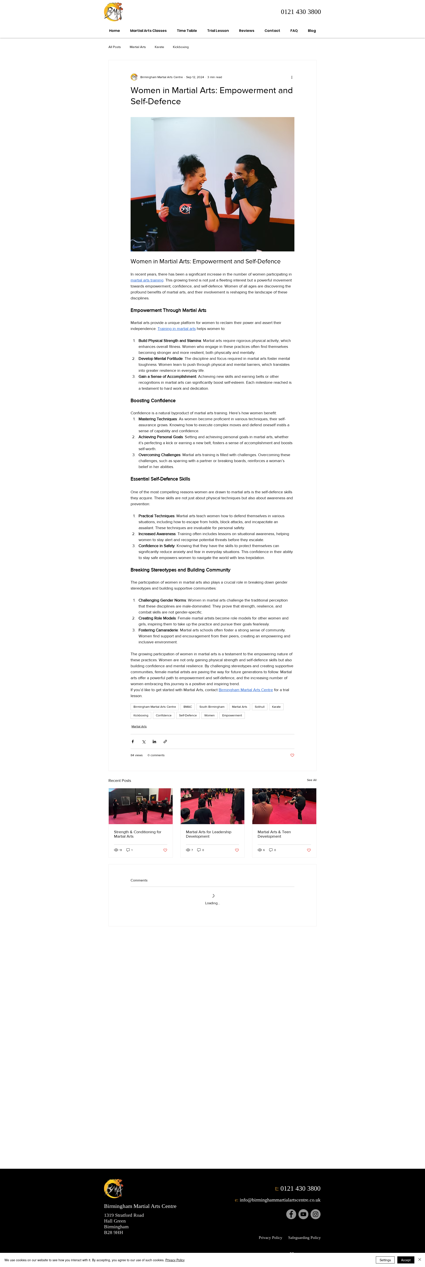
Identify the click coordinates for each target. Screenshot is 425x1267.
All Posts (114, 47)
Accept (406, 1260)
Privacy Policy (175, 1260)
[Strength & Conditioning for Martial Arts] (141, 806)
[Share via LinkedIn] (154, 741)
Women (209, 715)
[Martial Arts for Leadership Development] (213, 806)
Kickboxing (181, 47)
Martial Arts (138, 47)
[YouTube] (303, 1214)
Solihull (260, 706)
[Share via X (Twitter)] (143, 741)
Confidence (164, 715)
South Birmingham (211, 706)
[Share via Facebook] (133, 741)
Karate (159, 47)
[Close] (419, 1259)
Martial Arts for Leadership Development (208, 834)
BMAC (188, 706)
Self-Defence (188, 715)
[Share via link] (165, 741)
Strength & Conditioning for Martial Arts (137, 834)
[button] (148, 31)
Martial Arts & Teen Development (274, 834)
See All (312, 780)
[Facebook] (291, 1214)
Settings (385, 1260)
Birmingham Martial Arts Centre (154, 706)
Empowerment (232, 715)
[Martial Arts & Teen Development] (284, 806)
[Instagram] (316, 1214)
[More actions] (291, 77)
